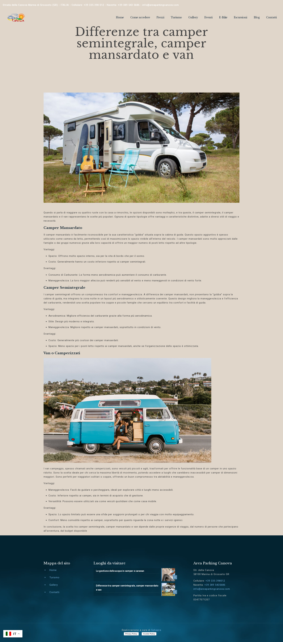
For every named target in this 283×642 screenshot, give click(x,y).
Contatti (54, 592)
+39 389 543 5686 (129, 4)
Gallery (53, 584)
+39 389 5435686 (214, 584)
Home (53, 570)
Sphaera (156, 630)
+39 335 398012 (215, 580)
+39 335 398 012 (94, 4)
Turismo (54, 577)
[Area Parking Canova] (16, 17)
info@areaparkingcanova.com (160, 4)
